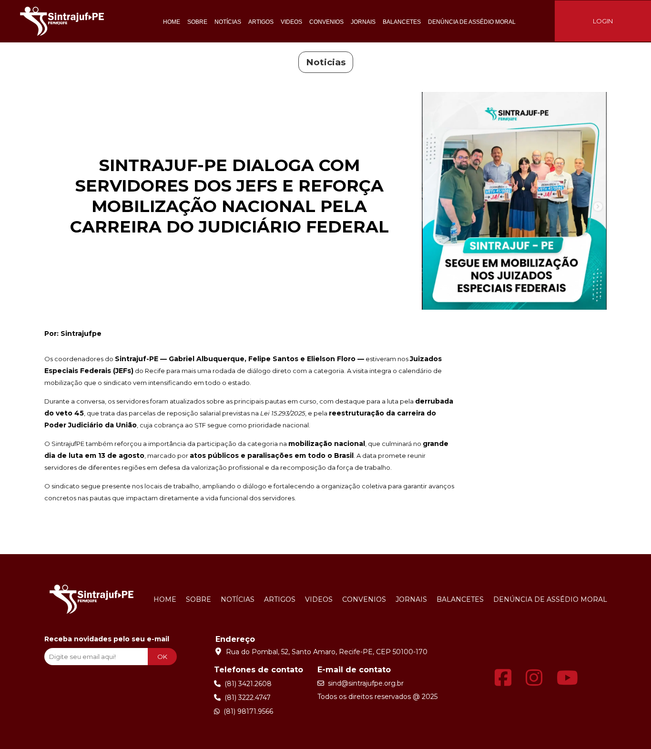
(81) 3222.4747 (246, 697)
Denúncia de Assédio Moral (472, 22)
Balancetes (402, 22)
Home (171, 22)
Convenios (326, 22)
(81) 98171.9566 (246, 711)
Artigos (261, 22)
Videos (291, 22)
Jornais (363, 22)
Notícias (227, 22)
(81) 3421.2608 (246, 683)
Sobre (197, 22)
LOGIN (603, 21)
